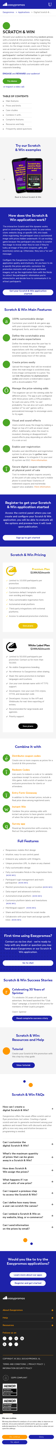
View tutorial (23, 1065)
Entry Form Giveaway (24, 793)
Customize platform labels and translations (26, 900)
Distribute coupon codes (26, 756)
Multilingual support (15, 907)
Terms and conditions (14, 1364)
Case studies (12, 110)
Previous (4, 179)
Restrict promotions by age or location (24, 887)
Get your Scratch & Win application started (28, 292)
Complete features (15, 119)
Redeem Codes (21, 769)
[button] (28, 1108)
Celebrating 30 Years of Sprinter (28, 991)
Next (52, 179)
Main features (12, 101)
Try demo (12, 81)
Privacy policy (36, 1364)
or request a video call (13, 86)
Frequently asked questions (19, 129)
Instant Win (19, 806)
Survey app (18, 823)
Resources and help (15, 124)
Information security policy (17, 1368)
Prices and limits (13, 105)
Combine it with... (14, 115)
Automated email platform (18, 895)
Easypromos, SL (32, 1358)
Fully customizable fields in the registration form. (29, 872)
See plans (28, 625)
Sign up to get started (28, 537)
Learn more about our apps (28, 1274)
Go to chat (28, 962)
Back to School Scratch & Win (28, 197)
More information (39, 460)
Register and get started (28, 1283)
